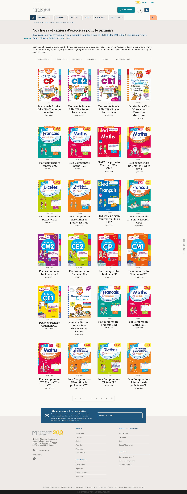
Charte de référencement (51, 487)
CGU (116, 487)
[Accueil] (41, 10)
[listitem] (43, 2)
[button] (126, 10)
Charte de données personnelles (72, 487)
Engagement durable (106, 487)
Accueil (36, 22)
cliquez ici (78, 420)
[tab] (33, 17)
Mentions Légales (91, 487)
